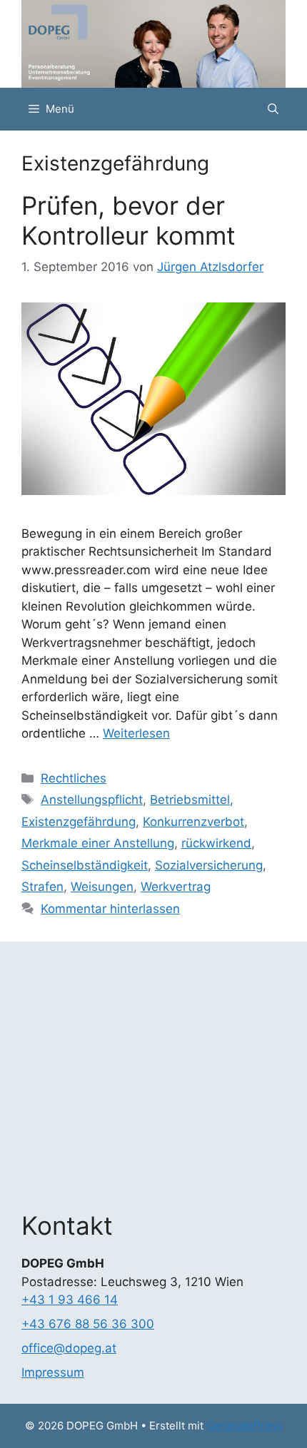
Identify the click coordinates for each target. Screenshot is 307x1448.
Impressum (52, 1372)
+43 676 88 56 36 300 (87, 1324)
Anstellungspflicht (92, 799)
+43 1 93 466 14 (69, 1300)
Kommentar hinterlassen (110, 909)
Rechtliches (73, 778)
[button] (273, 109)
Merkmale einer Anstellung (97, 843)
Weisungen (102, 886)
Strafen (42, 886)
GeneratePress (244, 1425)
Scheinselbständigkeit (84, 865)
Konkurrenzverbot (193, 822)
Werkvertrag (176, 886)
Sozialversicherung (209, 865)
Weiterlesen (136, 733)
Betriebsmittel (190, 799)
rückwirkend (216, 843)
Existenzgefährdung (78, 822)
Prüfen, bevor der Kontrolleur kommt (128, 220)
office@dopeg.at (68, 1348)
